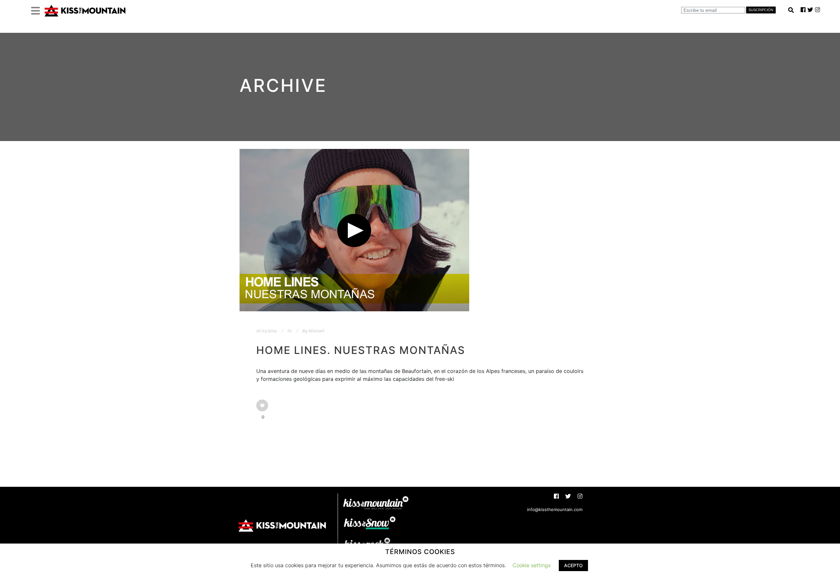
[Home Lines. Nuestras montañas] (354, 230)
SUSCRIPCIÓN (760, 10)
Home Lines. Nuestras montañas (360, 350)
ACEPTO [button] (573, 565)
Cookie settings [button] (532, 565)
